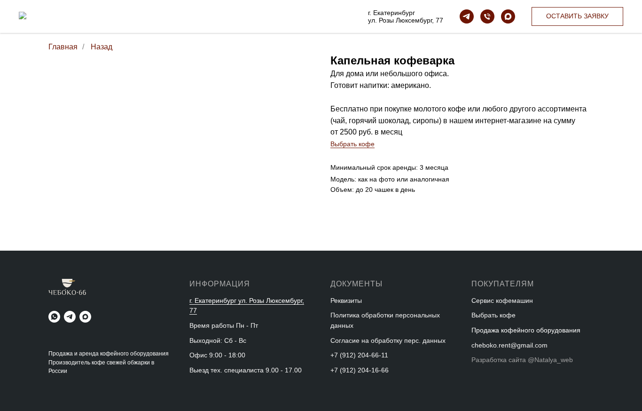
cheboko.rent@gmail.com (509, 345)
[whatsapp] (54, 317)
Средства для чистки (298, 13)
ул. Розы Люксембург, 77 (405, 20)
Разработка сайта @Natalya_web (522, 360)
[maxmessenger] (508, 16)
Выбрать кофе (352, 144)
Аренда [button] (209, 13)
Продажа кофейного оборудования (133, 13)
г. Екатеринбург (391, 12)
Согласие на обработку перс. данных (388, 340)
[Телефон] (487, 16)
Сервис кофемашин (502, 300)
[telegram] (467, 16)
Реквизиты (346, 300)
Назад (101, 47)
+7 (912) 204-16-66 (359, 370)
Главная (63, 47)
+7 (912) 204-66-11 (359, 355)
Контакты (237, 19)
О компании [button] (191, 19)
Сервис (244, 13)
